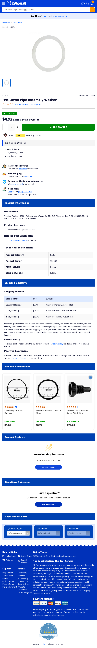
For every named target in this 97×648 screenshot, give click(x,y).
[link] (58, 127)
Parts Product (73, 528)
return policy (57, 343)
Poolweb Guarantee (20, 358)
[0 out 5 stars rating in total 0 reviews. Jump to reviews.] (8, 104)
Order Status (26, 556)
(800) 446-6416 (60, 16)
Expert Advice (24, 561)
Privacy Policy (24, 581)
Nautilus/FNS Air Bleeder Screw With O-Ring (77, 411)
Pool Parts (17, 22)
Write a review (21, 104)
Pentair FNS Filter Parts (17, 240)
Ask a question (36, 104)
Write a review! (48, 467)
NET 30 (71, 612)
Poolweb (6, 22)
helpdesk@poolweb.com (65, 556)
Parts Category (15, 528)
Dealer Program (25, 592)
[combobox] (48, 9)
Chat (44, 16)
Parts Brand (42, 528)
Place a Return (8, 584)
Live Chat (51, 556)
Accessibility (23, 578)
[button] (83, 3)
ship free (28, 176)
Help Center (11, 556)
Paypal (57, 609)
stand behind (17, 184)
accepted (23, 168)
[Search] (92, 9)
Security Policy (24, 584)
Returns (9, 560)
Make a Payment (9, 587)
